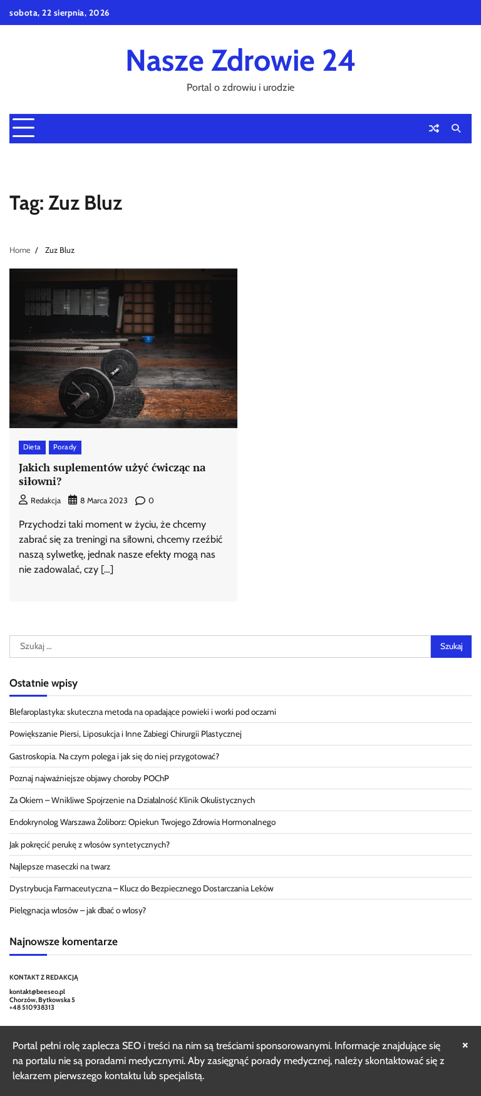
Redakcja (46, 500)
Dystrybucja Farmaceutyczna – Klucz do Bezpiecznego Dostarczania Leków (141, 888)
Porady (65, 447)
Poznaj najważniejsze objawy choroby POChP (89, 778)
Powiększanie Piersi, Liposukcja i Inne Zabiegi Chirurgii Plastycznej (125, 734)
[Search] (456, 128)
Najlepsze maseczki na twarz (59, 866)
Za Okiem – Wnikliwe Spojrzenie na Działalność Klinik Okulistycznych (132, 800)
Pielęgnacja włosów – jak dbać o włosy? (77, 910)
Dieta (32, 447)
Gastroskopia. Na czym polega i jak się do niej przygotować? (114, 756)
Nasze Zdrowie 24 (240, 60)
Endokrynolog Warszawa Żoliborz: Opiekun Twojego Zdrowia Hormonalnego (142, 822)
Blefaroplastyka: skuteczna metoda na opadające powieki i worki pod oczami (142, 712)
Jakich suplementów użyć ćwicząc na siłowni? (112, 474)
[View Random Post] (434, 128)
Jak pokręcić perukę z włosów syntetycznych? (89, 844)
